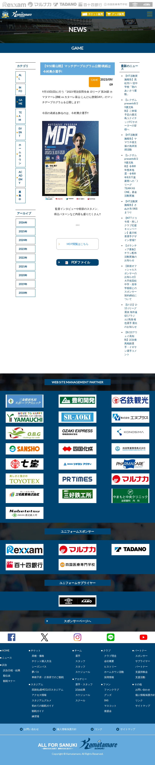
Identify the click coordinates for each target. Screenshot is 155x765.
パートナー (141, 666)
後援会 (108, 710)
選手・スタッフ (84, 684)
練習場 (35, 716)
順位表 (6, 675)
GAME (20, 101)
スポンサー (141, 655)
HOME (5, 650)
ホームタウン (20, 154)
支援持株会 (141, 671)
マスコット (110, 705)
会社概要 (109, 661)
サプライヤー (142, 661)
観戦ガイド (38, 710)
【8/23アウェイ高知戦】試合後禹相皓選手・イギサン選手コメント (130, 343)
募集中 (20, 195)
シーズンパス (39, 666)
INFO (20, 89)
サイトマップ (142, 705)
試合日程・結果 (11, 670)
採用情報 (109, 677)
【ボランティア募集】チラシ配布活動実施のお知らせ (130, 253)
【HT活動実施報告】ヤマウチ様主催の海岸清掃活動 (131, 142)
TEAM (20, 116)
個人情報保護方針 (145, 694)
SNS (106, 700)
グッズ (108, 694)
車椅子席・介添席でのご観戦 (48, 677)
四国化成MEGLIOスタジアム (47, 689)
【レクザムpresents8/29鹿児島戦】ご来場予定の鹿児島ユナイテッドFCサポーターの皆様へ (131, 114)
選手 (77, 655)
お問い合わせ (142, 689)
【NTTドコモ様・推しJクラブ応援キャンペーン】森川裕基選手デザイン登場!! (131, 229)
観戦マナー (9, 680)
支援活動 (140, 677)
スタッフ (80, 661)
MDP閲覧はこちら (77, 243)
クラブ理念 (110, 655)
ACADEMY (20, 177)
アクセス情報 (39, 694)
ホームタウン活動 (114, 671)
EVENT (20, 132)
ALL (20, 77)
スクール (80, 700)
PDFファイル (79, 262)
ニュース (7, 657)
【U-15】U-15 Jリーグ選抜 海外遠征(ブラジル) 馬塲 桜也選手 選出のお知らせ (131, 315)
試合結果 (80, 689)
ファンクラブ (111, 689)
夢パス (35, 671)
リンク (139, 700)
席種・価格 (38, 655)
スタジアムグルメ (41, 700)
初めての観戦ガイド (43, 705)
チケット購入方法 (41, 661)
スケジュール (82, 671)
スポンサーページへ (77, 621)
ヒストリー (110, 666)
